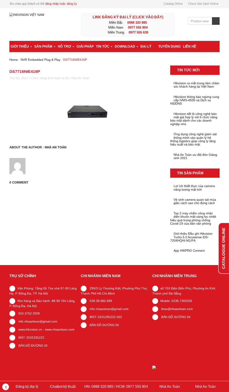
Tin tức (103, 46)
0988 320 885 (137, 22)
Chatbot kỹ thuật (62, 386)
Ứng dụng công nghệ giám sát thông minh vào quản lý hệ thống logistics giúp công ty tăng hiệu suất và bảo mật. (193, 139)
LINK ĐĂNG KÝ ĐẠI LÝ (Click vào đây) (128, 17)
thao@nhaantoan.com (176, 309)
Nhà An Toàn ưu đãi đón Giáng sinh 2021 (195, 156)
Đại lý (145, 46)
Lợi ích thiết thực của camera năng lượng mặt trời (194, 187)
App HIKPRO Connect (189, 250)
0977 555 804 (138, 27)
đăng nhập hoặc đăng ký (61, 3)
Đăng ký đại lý (26, 386)
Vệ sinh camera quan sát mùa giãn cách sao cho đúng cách (195, 201)
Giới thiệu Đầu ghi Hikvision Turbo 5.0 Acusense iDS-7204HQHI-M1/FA (191, 237)
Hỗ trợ (65, 46)
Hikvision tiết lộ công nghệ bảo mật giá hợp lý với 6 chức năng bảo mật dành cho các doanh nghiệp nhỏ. (193, 119)
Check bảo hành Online (203, 3)
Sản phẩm (43, 46)
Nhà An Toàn (80, 78)
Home (13, 59)
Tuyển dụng (169, 46)
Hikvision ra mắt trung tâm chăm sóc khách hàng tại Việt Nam (196, 85)
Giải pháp (85, 46)
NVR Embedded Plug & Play (40, 59)
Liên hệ (189, 46)
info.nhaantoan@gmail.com (37, 321)
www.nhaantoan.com (59, 329)
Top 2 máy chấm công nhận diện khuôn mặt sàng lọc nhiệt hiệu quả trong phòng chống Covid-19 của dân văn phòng (193, 218)
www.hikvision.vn (29, 329)
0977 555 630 (138, 32)
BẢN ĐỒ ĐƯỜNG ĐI (32, 345)
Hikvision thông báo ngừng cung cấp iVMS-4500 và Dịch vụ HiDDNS (194, 100)
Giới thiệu (20, 46)
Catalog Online (173, 3)
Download (125, 46)
